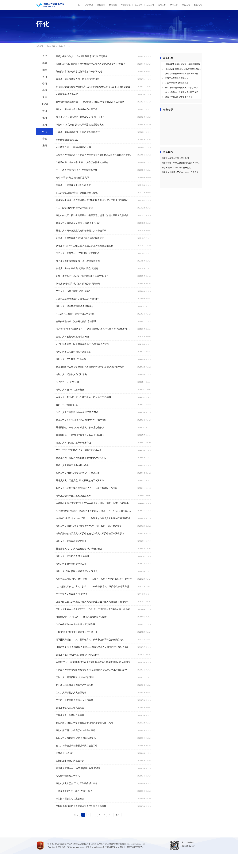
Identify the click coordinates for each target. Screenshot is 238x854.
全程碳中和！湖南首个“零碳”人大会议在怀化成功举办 (82, 162)
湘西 (44, 145)
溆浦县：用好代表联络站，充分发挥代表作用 (78, 261)
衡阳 (44, 76)
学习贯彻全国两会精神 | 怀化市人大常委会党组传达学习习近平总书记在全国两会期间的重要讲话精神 (94, 87)
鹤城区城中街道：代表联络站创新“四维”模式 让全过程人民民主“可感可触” (92, 200)
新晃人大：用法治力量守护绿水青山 (73, 442)
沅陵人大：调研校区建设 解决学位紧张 (75, 677)
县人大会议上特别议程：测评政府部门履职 (77, 193)
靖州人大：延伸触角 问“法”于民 (71, 374)
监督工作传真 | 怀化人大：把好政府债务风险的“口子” (82, 276)
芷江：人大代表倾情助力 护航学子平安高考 (77, 412)
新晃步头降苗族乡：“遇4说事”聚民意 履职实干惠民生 (82, 56)
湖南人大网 (51, 46)
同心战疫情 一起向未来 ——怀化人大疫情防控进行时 (81, 617)
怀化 (44, 132)
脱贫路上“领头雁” (64, 753)
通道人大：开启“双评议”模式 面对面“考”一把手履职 (81, 420)
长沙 (44, 56)
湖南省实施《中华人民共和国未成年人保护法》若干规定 (181, 163)
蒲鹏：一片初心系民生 (67, 405)
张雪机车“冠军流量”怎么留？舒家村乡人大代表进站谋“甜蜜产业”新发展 (91, 64)
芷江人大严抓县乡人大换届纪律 (71, 692)
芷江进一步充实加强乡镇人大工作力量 (74, 700)
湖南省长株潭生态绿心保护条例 (175, 158)
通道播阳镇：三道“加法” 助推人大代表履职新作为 (80, 427)
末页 (117, 815)
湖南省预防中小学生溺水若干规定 (176, 168)
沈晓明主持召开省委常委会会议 (177, 97)
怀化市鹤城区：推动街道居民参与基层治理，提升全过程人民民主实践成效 (92, 215)
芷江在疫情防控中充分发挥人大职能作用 (75, 624)
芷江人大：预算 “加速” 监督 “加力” (73, 291)
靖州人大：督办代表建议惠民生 (71, 541)
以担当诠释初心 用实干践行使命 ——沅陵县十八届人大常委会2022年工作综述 (94, 579)
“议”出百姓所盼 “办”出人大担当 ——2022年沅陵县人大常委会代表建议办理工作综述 (94, 586)
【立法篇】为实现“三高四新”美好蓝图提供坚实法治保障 (182, 69)
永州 (44, 125)
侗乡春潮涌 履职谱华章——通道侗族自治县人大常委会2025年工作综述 (90, 102)
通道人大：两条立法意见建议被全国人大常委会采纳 (81, 230)
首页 (79, 5)
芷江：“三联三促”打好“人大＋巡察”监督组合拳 (78, 450)
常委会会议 (126, 5)
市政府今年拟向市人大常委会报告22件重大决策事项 (81, 806)
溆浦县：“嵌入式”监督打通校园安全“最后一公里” (80, 117)
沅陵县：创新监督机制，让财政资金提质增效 (78, 132)
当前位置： (40, 46)
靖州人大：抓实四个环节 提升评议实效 (75, 306)
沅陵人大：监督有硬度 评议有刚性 (72, 336)
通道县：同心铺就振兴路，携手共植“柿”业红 (77, 79)
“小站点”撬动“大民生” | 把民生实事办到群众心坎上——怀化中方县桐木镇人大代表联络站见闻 (94, 511)
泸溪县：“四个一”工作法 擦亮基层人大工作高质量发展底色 (84, 246)
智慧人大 (198, 5)
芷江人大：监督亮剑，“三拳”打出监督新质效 (77, 253)
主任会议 (138, 5)
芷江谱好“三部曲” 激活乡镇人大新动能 (75, 314)
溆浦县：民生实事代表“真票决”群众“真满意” (77, 268)
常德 (44, 97)
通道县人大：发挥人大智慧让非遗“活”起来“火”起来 (81, 458)
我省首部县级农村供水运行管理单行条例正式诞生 (80, 71)
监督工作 (162, 5)
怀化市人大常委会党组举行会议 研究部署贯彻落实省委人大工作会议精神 (91, 670)
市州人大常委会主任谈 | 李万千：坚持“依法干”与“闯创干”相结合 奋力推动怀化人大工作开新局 (94, 609)
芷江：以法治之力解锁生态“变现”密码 (74, 208)
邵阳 (44, 83)
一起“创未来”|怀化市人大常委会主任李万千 (77, 632)
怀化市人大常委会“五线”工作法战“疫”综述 (76, 783)
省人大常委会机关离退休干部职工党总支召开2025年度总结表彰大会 (182, 92)
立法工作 (150, 5)
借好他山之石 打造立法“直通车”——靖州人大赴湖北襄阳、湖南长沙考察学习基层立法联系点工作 (94, 503)
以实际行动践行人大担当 (68, 776)
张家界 (44, 104)
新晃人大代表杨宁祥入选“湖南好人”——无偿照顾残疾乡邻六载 (86, 488)
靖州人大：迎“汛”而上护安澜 (70, 389)
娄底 (44, 138)
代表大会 (113, 5)
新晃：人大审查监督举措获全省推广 (73, 465)
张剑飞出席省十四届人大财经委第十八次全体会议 (182, 88)
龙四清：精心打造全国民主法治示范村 (74, 685)
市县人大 (186, 5)
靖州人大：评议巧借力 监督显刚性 (72, 556)
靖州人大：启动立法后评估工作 (71, 564)
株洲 (44, 63)
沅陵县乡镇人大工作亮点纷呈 (70, 708)
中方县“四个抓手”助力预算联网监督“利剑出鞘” (78, 283)
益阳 (44, 111)
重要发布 (101, 5)
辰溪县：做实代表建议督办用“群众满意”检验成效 (80, 238)
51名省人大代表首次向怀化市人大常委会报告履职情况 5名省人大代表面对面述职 (94, 155)
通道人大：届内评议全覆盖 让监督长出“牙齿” (78, 223)
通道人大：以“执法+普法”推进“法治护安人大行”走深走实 (83, 397)
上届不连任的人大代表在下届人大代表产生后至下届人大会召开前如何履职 (92, 601)
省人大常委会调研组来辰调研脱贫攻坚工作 (77, 745)
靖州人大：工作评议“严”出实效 (71, 359)
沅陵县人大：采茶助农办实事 (70, 715)
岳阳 (44, 90)
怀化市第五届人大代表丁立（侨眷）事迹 (75, 730)
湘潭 (44, 70)
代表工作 (174, 5)
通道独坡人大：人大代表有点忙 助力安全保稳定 (79, 548)
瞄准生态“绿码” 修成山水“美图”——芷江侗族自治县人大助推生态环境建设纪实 (94, 518)
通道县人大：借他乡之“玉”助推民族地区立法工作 (80, 480)
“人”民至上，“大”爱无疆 (67, 382)
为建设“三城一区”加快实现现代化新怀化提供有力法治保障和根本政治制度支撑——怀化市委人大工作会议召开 (94, 662)
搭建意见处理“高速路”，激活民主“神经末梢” (77, 299)
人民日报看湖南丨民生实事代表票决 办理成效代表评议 (82, 344)
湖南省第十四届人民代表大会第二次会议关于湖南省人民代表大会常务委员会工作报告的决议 (181, 172)
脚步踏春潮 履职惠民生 (67, 140)
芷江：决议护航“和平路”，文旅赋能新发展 (76, 170)
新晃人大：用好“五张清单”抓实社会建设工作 (77, 473)
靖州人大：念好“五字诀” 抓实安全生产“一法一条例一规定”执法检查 (89, 526)
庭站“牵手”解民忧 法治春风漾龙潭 (72, 177)
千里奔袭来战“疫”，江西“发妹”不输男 (74, 791)
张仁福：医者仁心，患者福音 (70, 798)
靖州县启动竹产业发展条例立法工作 (73, 495)
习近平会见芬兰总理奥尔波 (175, 78)
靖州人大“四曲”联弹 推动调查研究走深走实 (77, 571)
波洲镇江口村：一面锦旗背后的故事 (73, 147)
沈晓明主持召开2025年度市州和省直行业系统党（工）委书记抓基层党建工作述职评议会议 (182, 74)
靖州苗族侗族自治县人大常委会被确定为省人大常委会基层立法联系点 (90, 533)
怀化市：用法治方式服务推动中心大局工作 (77, 109)
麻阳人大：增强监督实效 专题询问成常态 (76, 738)
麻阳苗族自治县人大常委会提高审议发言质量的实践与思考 (84, 723)
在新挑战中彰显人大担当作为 (70, 761)
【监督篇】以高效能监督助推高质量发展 (181, 64)
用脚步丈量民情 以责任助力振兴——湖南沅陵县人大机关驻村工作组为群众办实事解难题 (94, 647)
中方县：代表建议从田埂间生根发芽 (73, 185)
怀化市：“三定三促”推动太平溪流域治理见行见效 (80, 124)
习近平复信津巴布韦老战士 (175, 83)
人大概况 (89, 5)
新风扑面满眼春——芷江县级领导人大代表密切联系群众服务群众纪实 (90, 639)
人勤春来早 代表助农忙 (67, 94)
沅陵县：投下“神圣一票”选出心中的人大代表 (77, 655)
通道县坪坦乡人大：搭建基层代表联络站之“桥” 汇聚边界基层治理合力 (90, 367)
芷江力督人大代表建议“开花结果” (72, 594)
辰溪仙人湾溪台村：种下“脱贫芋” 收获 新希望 (78, 768)
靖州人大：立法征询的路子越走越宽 (73, 352)
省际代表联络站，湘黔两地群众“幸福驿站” (76, 321)
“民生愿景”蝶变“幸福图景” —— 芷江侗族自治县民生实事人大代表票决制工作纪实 (94, 329)
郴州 (44, 118)
